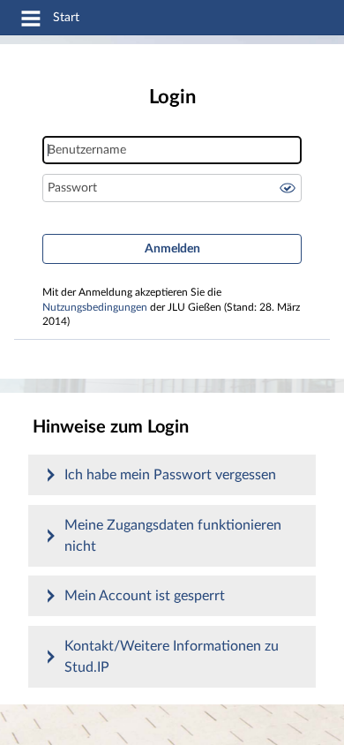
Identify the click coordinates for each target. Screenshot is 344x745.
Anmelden (172, 249)
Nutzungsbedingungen (94, 307)
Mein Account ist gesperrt (144, 596)
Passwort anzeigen (287, 188)
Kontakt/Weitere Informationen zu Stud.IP (171, 656)
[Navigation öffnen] (31, 21)
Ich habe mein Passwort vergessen (170, 475)
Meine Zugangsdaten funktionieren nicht (172, 535)
